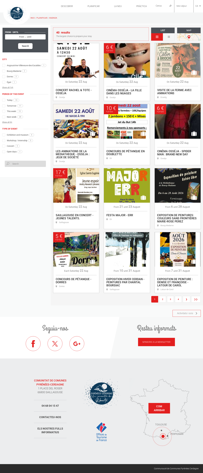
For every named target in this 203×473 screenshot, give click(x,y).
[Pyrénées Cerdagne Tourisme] (16, 13)
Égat (11, 82)
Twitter (55, 343)
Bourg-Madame (16, 71)
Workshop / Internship (19, 140)
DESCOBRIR (67, 6)
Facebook (33, 343)
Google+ (76, 343)
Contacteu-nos (50, 417)
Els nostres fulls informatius (50, 430)
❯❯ (196, 299)
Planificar (94, 6)
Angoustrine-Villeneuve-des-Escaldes (25, 65)
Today (12, 100)
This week (14, 111)
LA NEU (118, 6)
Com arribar (159, 408)
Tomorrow (14, 106)
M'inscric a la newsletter (156, 342)
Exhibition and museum (19, 135)
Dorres (12, 76)
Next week (14, 117)
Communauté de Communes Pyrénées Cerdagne (176, 468)
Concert (12, 146)
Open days (13, 151)
